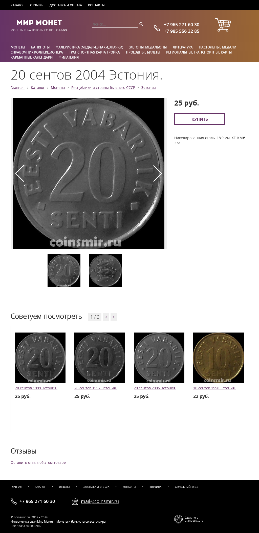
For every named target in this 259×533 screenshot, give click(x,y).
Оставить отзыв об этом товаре (38, 462)
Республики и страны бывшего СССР (103, 87)
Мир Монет (39, 22)
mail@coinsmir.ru (100, 501)
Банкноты (40, 47)
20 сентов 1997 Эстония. (95, 388)
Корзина (155, 487)
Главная (18, 87)
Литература (183, 47)
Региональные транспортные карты (199, 52)
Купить (199, 119)
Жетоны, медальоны (148, 47)
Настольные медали (217, 47)
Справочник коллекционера (37, 52)
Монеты (18, 47)
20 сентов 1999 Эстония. (36, 388)
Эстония (148, 87)
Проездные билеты (143, 52)
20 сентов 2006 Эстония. (155, 388)
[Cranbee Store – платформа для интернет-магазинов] (188, 519)
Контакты (96, 5)
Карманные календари (32, 57)
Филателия (69, 57)
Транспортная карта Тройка (94, 52)
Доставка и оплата (66, 5)
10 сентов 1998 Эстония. (214, 388)
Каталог (17, 5)
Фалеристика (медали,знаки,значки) (89, 47)
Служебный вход (186, 487)
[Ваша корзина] (223, 25)
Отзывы (37, 5)
